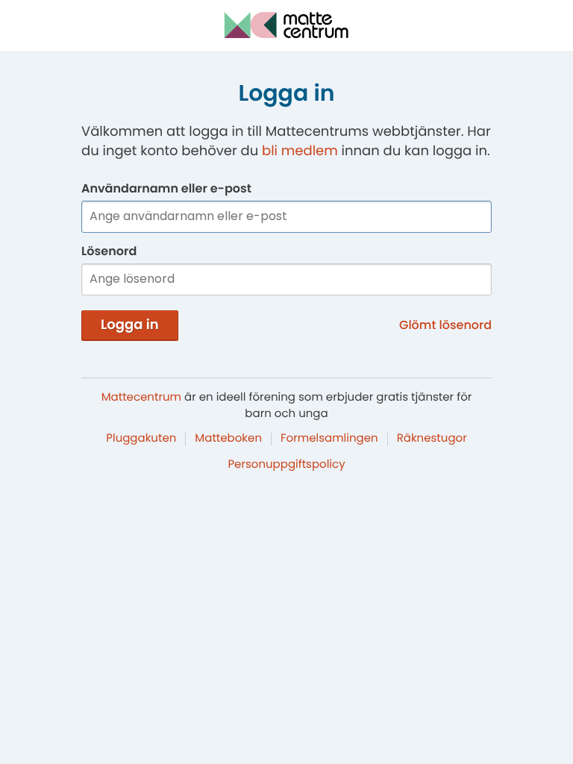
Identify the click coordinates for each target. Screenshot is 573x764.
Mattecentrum (141, 397)
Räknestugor (432, 438)
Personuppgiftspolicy (286, 464)
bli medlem (300, 151)
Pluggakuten (141, 438)
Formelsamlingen (329, 438)
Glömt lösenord (445, 325)
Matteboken (228, 438)
